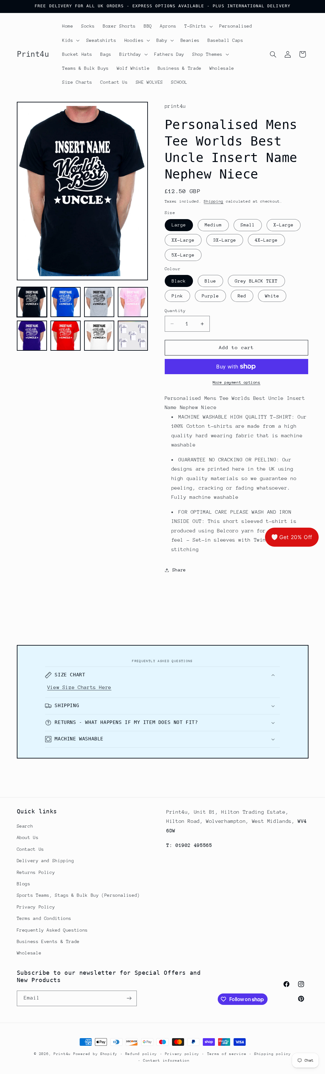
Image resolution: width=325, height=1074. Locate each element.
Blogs (23, 883)
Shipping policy (272, 1054)
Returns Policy (36, 872)
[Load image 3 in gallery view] (99, 302)
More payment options (237, 382)
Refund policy (141, 1054)
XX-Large (183, 240)
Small (248, 224)
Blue (210, 280)
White (272, 295)
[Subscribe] (129, 998)
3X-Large (224, 240)
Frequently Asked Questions (52, 930)
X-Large (284, 224)
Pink (177, 295)
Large (179, 224)
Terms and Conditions (44, 918)
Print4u (62, 1054)
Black (179, 280)
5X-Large (183, 254)
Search (25, 826)
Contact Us (30, 849)
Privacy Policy (36, 906)
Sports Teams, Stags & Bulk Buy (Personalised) (78, 895)
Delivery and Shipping (45, 860)
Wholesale (29, 952)
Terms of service (227, 1054)
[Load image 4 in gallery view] (133, 302)
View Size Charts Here (79, 687)
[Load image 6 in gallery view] (65, 336)
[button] (197, 26)
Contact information (166, 1060)
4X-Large (266, 240)
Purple (210, 295)
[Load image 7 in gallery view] (99, 336)
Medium (213, 224)
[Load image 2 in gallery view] (65, 302)
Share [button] (179, 569)
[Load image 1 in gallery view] (32, 302)
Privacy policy (182, 1054)
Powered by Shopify (95, 1054)
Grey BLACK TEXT (256, 280)
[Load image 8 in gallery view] (133, 336)
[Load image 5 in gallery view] (32, 336)
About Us (28, 837)
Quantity (175, 310)
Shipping (213, 201)
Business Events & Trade (48, 941)
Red (242, 295)
